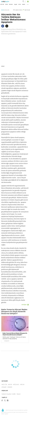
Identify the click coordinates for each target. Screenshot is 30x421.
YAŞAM (15, 4)
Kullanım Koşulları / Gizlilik (9, 394)
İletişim (18, 394)
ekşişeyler (8, 1)
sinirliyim (24, 304)
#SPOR (10, 384)
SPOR (19, 4)
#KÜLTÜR (4, 384)
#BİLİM (22, 384)
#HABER (10, 387)
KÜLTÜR (2, 4)
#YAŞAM (4, 387)
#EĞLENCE (16, 384)
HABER (23, 4)
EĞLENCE (11, 4)
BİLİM (6, 4)
